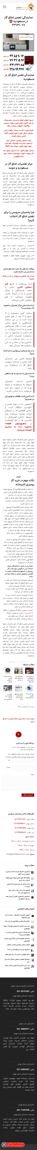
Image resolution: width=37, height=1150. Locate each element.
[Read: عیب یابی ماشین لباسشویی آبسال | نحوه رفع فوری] (32, 966)
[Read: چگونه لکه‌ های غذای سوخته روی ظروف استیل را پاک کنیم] (32, 878)
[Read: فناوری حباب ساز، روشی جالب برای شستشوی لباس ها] (32, 891)
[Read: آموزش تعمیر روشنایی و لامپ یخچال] (32, 945)
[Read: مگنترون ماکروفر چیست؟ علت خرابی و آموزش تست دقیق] (32, 872)
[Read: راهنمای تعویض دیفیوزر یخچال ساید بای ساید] (32, 960)
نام (9, 760)
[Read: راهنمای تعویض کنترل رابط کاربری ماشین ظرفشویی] (32, 939)
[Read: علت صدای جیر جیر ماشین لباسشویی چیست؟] (32, 885)
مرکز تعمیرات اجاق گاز (10, 113)
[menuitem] (5, 7)
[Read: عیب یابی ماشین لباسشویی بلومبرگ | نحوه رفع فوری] (32, 927)
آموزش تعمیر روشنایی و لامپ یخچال (18, 945)
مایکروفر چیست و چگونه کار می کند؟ (18, 950)
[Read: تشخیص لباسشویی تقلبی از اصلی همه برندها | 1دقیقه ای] (32, 897)
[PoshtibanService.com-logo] (21, 7)
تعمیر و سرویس (27, 610)
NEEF (8, 146)
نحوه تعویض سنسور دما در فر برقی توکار (17, 954)
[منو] (5, 7)
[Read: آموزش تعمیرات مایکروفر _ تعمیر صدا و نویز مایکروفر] (32, 916)
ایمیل (8, 767)
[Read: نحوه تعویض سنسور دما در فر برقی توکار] (32, 955)
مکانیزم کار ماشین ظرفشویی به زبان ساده (17, 921)
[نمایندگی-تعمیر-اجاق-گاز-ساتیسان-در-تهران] (18, 42)
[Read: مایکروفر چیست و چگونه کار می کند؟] (32, 950)
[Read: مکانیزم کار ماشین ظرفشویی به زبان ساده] (32, 922)
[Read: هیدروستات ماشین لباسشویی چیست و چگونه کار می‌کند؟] (32, 933)
